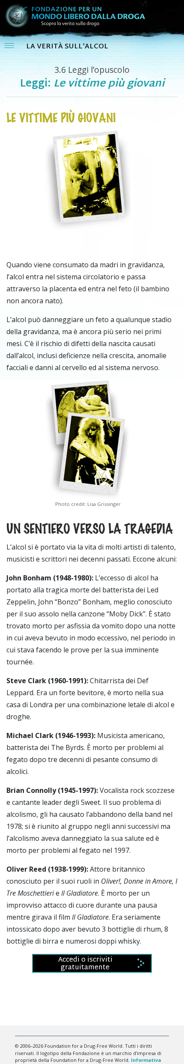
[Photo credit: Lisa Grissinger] (88, 439)
